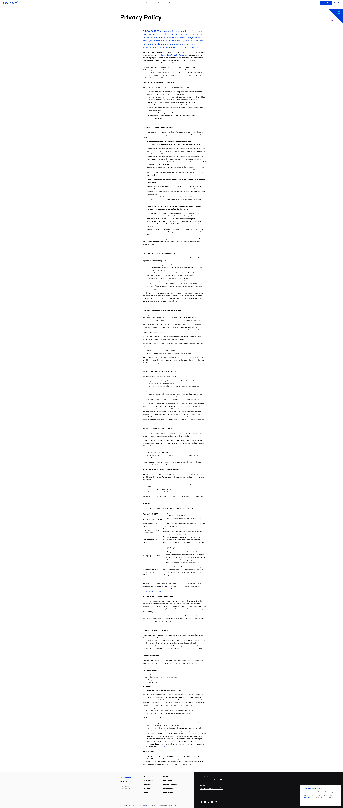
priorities (147, 784)
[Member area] (335, 3)
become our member (171, 784)
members (147, 788)
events (165, 776)
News (170, 3)
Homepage (186, 3)
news (146, 792)
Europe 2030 (148, 776)
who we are (148, 780)
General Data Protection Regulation (174, 55)
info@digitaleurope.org (126, 788)
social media (168, 792)
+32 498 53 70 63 (124, 786)
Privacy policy (142, 805)
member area (168, 788)
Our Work (161, 3)
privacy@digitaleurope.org (154, 591)
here (163, 746)
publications (167, 780)
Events (178, 3)
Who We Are (150, 3)
